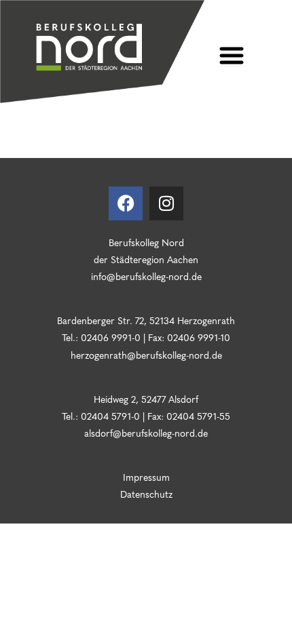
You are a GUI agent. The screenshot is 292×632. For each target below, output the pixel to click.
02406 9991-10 (198, 337)
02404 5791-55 (197, 415)
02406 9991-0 (111, 337)
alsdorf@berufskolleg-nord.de (146, 432)
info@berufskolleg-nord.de (146, 276)
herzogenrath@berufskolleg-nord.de (146, 354)
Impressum (146, 476)
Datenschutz (146, 493)
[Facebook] (126, 203)
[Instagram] (166, 203)
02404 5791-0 (110, 415)
